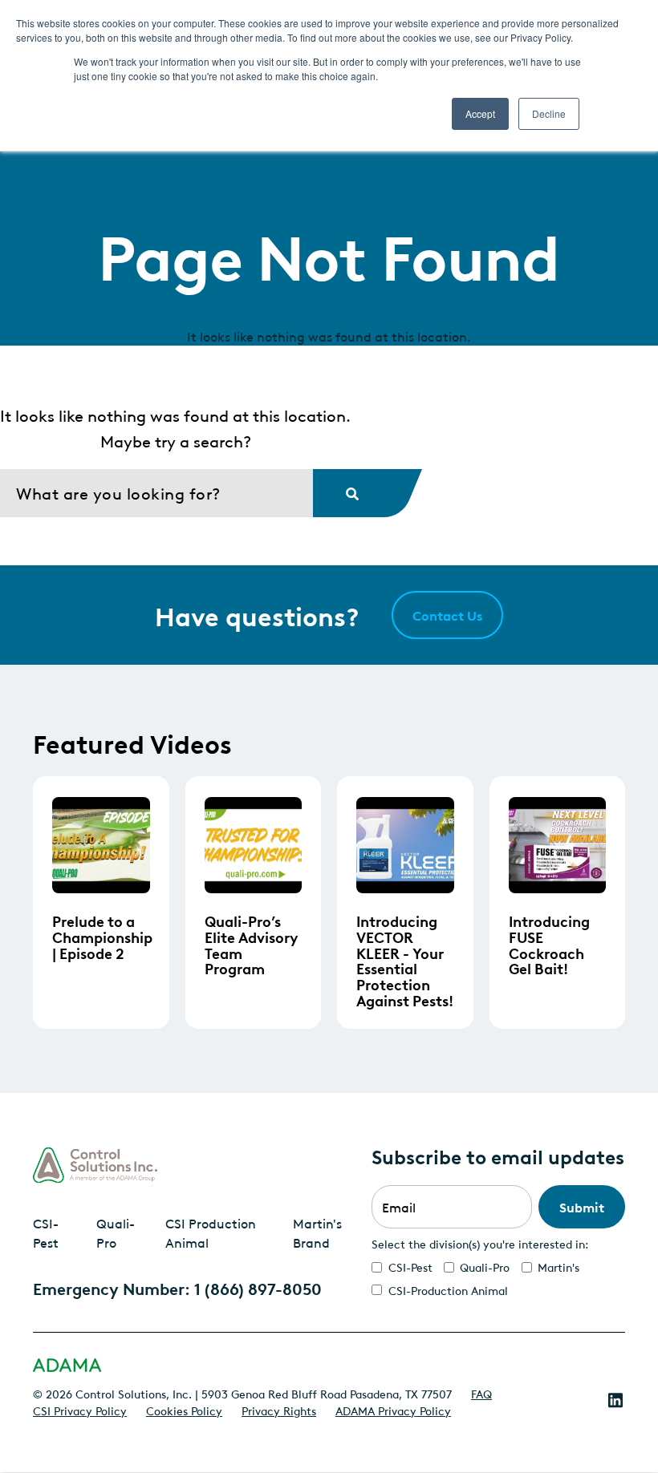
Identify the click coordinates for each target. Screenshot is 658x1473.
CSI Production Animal (210, 1232)
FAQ (481, 1393)
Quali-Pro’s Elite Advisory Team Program (251, 944)
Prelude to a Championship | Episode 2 (102, 936)
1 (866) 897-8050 (258, 1288)
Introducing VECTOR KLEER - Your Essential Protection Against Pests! (404, 960)
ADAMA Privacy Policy (393, 1410)
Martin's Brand (317, 1232)
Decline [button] (549, 113)
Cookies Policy (184, 1410)
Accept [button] (480, 113)
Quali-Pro (115, 1232)
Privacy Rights (279, 1410)
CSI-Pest (46, 1232)
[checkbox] (498, 1278)
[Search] (344, 493)
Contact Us (447, 615)
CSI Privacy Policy (80, 1410)
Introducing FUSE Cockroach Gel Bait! (549, 944)
